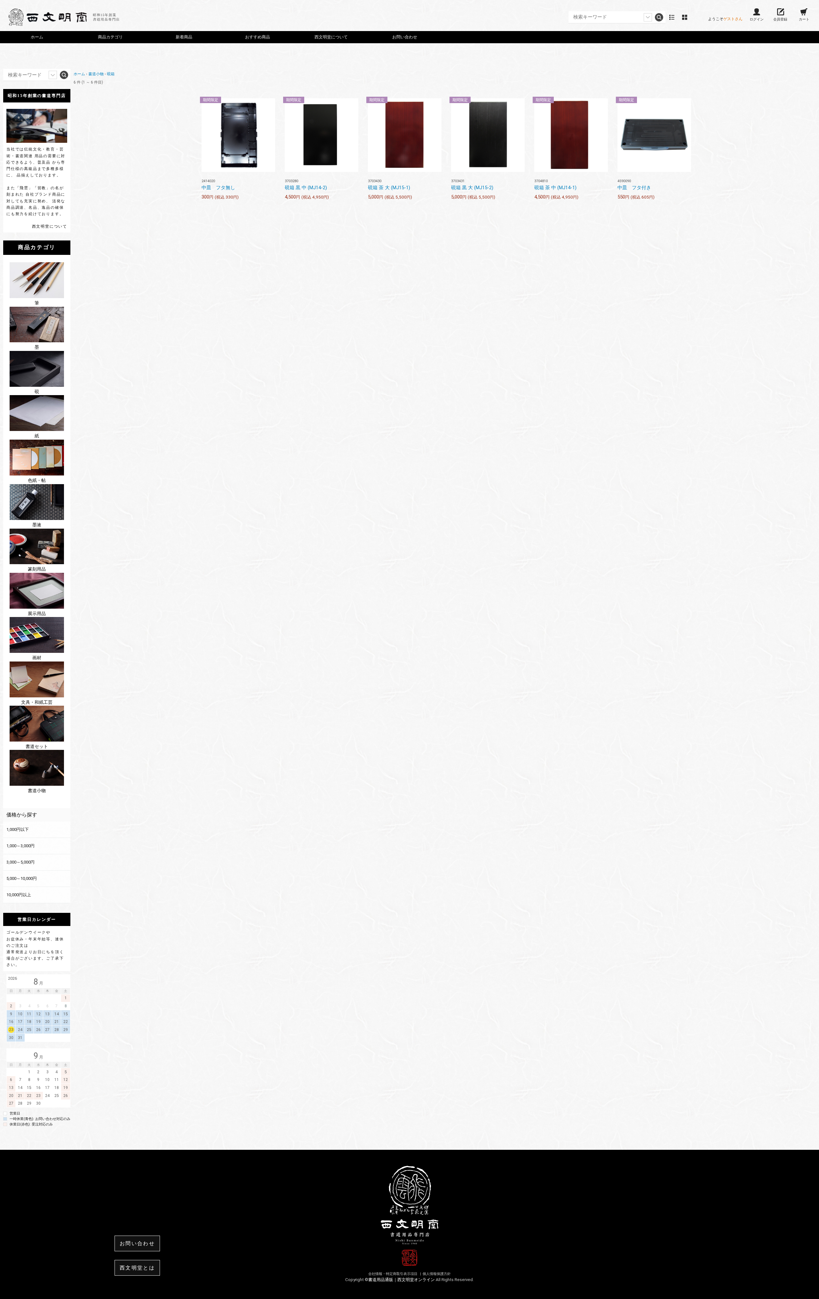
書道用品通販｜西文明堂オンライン (402, 1279)
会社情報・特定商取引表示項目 (393, 1274)
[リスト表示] (671, 17)
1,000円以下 (17, 829)
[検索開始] (659, 17)
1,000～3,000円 (20, 845)
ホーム (37, 37)
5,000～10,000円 (21, 878)
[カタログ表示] (684, 17)
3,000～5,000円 (20, 862)
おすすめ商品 (257, 37)
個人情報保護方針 (437, 1274)
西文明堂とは (137, 1268)
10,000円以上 (18, 894)
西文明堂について (49, 226)
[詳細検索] (648, 17)
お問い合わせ (404, 37)
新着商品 (184, 37)
